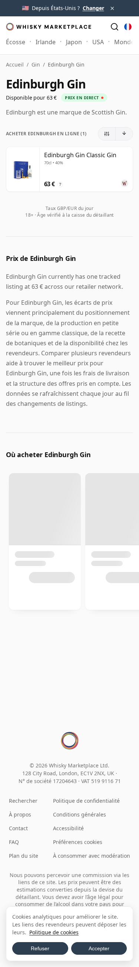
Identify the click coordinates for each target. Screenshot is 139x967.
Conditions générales (79, 814)
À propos (20, 814)
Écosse (15, 42)
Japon (74, 42)
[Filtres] (107, 133)
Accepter (99, 948)
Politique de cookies (54, 932)
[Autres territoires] (128, 27)
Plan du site (23, 855)
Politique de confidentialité (86, 800)
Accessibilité (68, 828)
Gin (36, 64)
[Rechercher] (114, 27)
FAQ (14, 841)
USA (98, 42)
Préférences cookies (77, 841)
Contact (18, 828)
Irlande (46, 42)
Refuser (40, 948)
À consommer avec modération (91, 855)
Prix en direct (82, 97)
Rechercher (23, 800)
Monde (124, 42)
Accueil (15, 64)
